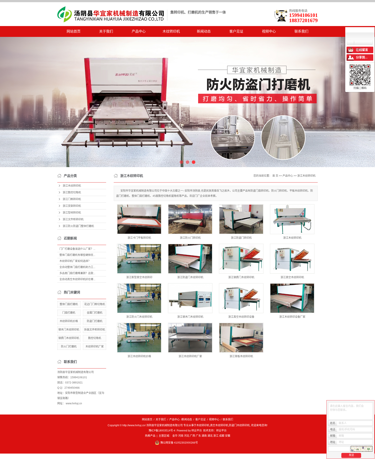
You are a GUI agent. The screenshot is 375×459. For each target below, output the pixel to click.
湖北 (210, 435)
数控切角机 (94, 338)
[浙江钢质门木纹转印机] (241, 259)
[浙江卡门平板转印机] (139, 219)
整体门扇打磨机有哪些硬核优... (77, 255)
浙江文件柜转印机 (73, 219)
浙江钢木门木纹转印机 (190, 316)
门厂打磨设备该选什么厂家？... (77, 248)
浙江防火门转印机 (190, 237)
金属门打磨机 (94, 312)
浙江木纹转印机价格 (139, 356)
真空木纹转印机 (219, 425)
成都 (221, 435)
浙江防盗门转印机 (241, 237)
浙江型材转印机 (72, 212)
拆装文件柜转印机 (94, 329)
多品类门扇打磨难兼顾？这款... (77, 273)
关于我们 (106, 31)
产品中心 (139, 31)
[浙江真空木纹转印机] (292, 259)
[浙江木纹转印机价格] (139, 338)
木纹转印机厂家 (95, 346)
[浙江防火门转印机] (190, 219)
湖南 (204, 435)
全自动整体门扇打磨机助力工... (77, 267)
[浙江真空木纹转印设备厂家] (241, 298)
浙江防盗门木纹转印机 (190, 277)
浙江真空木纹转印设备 (241, 316)
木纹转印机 (171, 31)
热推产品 (150, 435)
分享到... (362, 57)
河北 (186, 435)
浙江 (216, 435)
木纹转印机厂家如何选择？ (75, 261)
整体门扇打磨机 (69, 304)
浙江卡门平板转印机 (139, 237)
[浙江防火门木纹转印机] (139, 298)
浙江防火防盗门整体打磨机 (78, 226)
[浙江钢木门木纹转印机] (190, 298)
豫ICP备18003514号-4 (162, 430)
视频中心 (269, 31)
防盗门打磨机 (94, 321)
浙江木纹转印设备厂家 (292, 316)
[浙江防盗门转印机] (241, 219)
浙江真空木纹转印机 (292, 277)
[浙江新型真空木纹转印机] (139, 259)
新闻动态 (204, 31)
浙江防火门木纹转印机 (139, 316)
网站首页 (74, 31)
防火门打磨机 (69, 346)
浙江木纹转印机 (72, 185)
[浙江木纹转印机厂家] (190, 338)
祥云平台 (196, 430)
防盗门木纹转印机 (239, 425)
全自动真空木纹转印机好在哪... (77, 279)
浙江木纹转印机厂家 (190, 356)
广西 (192, 435)
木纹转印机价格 (69, 321)
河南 (180, 435)
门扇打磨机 (68, 312)
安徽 (227, 435)
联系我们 (301, 31)
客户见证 (236, 31)
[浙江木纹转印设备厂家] (292, 298)
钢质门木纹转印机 (68, 338)
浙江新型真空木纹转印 (139, 277)
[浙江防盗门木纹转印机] (190, 259)
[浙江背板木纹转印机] (241, 338)
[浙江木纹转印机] (292, 219)
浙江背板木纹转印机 (241, 356)
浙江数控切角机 (72, 192)
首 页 (275, 175)
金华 (175, 435)
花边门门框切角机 (94, 304)
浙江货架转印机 (72, 205)
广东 (198, 435)
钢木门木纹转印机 (68, 329)
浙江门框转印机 (72, 199)
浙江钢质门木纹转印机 (241, 277)
